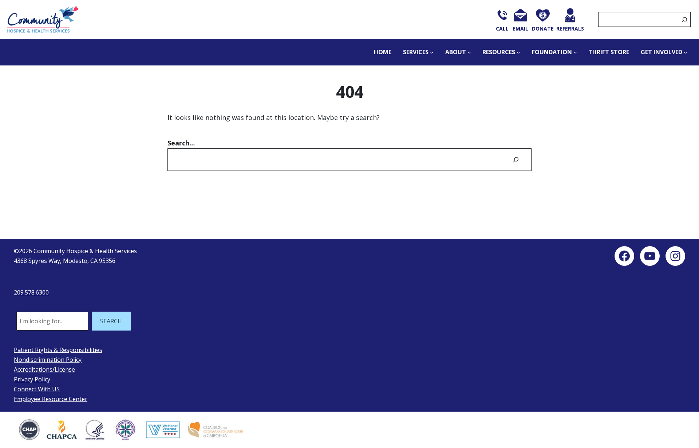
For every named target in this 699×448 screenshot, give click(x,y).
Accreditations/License (44, 369)
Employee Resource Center (50, 399)
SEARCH (111, 321)
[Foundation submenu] (575, 52)
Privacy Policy (32, 379)
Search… (181, 143)
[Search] (684, 19)
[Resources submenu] (518, 52)
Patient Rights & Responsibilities (58, 350)
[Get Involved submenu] (685, 52)
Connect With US (37, 389)
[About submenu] (469, 52)
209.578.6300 (31, 292)
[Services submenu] (432, 52)
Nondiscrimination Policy (48, 360)
